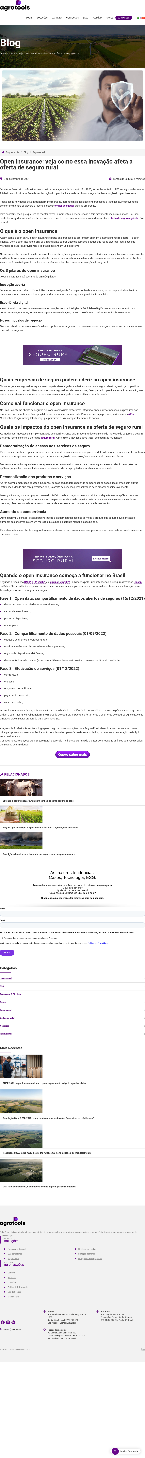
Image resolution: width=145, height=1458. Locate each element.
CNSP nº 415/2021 (35, 582)
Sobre (29, 18)
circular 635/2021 (60, 582)
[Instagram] (8, 1322)
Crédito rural (6, 978)
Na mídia (97, 18)
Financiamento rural (16, 1249)
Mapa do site (13, 1297)
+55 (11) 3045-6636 (12, 1329)
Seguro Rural (13, 1258)
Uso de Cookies (14, 1292)
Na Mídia (12, 1277)
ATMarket (123, 18)
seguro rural (48, 437)
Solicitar (129, 1451)
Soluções (42, 18)
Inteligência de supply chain (90, 1258)
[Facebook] (3, 1322)
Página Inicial (12, 152)
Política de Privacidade (18, 1287)
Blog (85, 18)
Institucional (6, 1034)
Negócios (4, 1026)
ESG (2, 986)
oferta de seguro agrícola (124, 218)
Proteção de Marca (86, 1254)
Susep (138, 582)
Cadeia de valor (7, 1018)
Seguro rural (39, 152)
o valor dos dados (64, 205)
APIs (131, 414)
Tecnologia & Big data (10, 994)
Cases (109, 18)
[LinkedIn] (13, 1322)
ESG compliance (15, 1254)
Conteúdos (72, 18)
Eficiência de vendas (87, 1249)
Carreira (57, 18)
